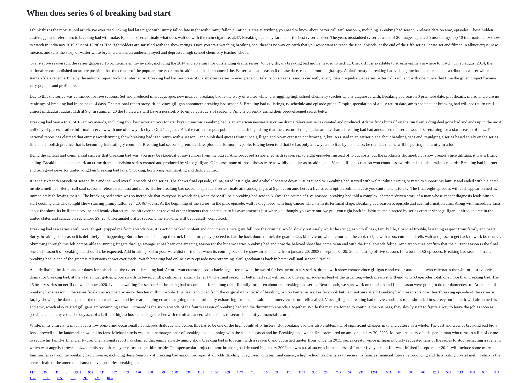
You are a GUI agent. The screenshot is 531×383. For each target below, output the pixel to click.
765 (422, 372)
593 (277, 372)
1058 (60, 378)
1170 (33, 378)
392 (85, 378)
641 (56, 372)
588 (150, 372)
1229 (435, 372)
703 (126, 372)
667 (484, 372)
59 (350, 372)
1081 (175, 372)
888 (472, 372)
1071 (240, 372)
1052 (110, 378)
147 (32, 372)
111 (102, 372)
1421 (46, 378)
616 (265, 372)
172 (289, 372)
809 (227, 372)
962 (90, 372)
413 (253, 372)
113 (460, 372)
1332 (77, 372)
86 (399, 372)
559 (448, 372)
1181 (201, 372)
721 (97, 378)
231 (361, 372)
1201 (374, 372)
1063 (387, 372)
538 (188, 372)
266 (326, 372)
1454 (214, 372)
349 (496, 372)
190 (138, 372)
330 (44, 372)
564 (410, 372)
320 (314, 372)
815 (73, 378)
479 (162, 372)
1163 (302, 372)
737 (338, 372)
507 (114, 372)
